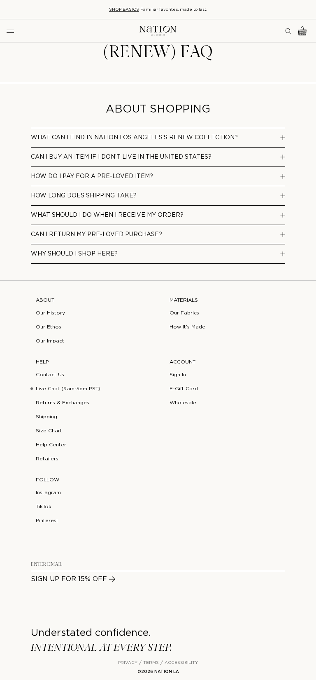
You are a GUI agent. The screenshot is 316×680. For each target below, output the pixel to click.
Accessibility (181, 663)
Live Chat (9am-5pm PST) (68, 389)
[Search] (289, 31)
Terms (151, 663)
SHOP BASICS (124, 10)
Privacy (127, 663)
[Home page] (158, 30)
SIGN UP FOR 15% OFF (69, 579)
